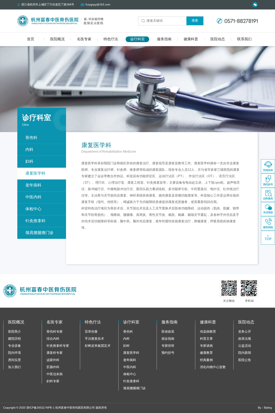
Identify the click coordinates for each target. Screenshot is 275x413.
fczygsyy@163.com (98, 4)
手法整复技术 (94, 339)
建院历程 (14, 339)
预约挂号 (167, 353)
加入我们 (14, 367)
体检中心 (33, 209)
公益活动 (244, 346)
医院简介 (14, 331)
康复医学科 (35, 173)
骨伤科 (31, 138)
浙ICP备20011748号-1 (40, 407)
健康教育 (206, 353)
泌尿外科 (53, 360)
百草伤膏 (91, 331)
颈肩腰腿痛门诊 (39, 233)
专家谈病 (206, 346)
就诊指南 (167, 339)
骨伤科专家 (55, 331)
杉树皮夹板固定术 (98, 346)
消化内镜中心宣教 (213, 367)
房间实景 (14, 360)
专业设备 (14, 346)
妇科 (29, 161)
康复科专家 (55, 353)
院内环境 (14, 353)
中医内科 (33, 197)
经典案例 (206, 360)
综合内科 (53, 339)
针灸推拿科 (35, 221)
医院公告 (244, 360)
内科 (29, 150)
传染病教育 (208, 331)
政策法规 (244, 339)
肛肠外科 (53, 367)
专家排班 (167, 346)
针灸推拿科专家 (58, 346)
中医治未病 (55, 374)
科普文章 (206, 339)
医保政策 (167, 331)
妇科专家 (53, 381)
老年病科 (33, 185)
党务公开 (244, 331)
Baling (268, 407)
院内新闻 (244, 353)
